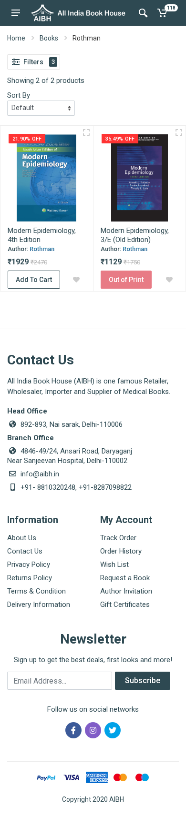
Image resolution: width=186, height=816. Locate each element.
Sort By (18, 95)
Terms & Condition (36, 591)
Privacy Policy (28, 564)
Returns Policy (29, 578)
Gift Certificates (125, 604)
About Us (21, 538)
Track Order (118, 538)
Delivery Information (38, 604)
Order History (121, 551)
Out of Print (126, 279)
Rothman (42, 248)
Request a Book (125, 578)
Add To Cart (34, 279)
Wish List (114, 564)
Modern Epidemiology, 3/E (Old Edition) (135, 235)
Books (49, 38)
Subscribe (142, 680)
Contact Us (24, 551)
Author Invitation (126, 591)
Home (16, 38)
